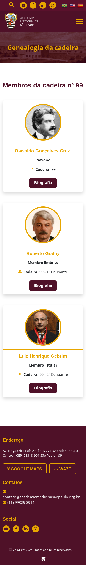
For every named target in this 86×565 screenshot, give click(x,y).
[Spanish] (80, 5)
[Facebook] (33, 5)
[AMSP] (23, 20)
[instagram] (52, 5)
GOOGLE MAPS (26, 469)
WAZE (64, 469)
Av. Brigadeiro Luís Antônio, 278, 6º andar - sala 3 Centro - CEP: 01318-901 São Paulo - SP (40, 453)
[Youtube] (23, 5)
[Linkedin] (42, 5)
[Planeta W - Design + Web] (43, 558)
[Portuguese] (65, 5)
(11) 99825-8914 (20, 502)
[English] (72, 5)
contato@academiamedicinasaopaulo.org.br (41, 497)
